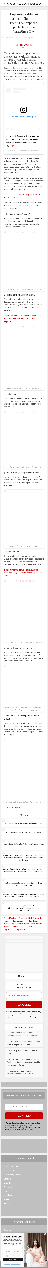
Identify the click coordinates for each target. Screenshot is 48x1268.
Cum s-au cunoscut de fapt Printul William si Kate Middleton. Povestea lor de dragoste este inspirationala (23, 908)
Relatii (6, 1203)
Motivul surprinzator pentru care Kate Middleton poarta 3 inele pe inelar (23, 884)
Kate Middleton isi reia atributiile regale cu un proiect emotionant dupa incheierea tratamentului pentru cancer (23, 871)
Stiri (5, 1207)
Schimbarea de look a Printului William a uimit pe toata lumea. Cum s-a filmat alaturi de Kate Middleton (23, 895)
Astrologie (8, 1195)
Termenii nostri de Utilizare (15, 1264)
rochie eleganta (33, 921)
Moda (6, 1199)
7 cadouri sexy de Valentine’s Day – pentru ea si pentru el (23, 845)
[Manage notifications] (42, 1262)
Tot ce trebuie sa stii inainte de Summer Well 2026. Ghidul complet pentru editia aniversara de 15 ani (23, 1062)
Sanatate (7, 1179)
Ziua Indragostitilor (17, 929)
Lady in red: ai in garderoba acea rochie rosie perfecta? (23, 833)
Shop (6, 1211)
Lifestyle (7, 1183)
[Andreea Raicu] (22, 3)
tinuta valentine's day (23, 926)
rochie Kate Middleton (14, 923)
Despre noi (8, 1230)
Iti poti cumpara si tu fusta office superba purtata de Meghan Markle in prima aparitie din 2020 (23, 573)
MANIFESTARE (10, 1170)
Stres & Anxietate (11, 1166)
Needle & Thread (27, 150)
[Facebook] (4, 1145)
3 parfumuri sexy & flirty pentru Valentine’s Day (23, 823)
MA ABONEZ (24, 1004)
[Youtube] (4, 1149)
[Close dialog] (45, 1234)
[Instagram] (4, 1140)
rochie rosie (30, 923)
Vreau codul (12, 1259)
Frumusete (8, 1187)
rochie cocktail (26, 918)
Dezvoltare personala (13, 1174)
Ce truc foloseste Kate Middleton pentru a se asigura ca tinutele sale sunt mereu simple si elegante (22, 318)
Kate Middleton (11, 918)
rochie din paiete (17, 921)
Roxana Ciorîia (26, 44)
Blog (6, 1191)
